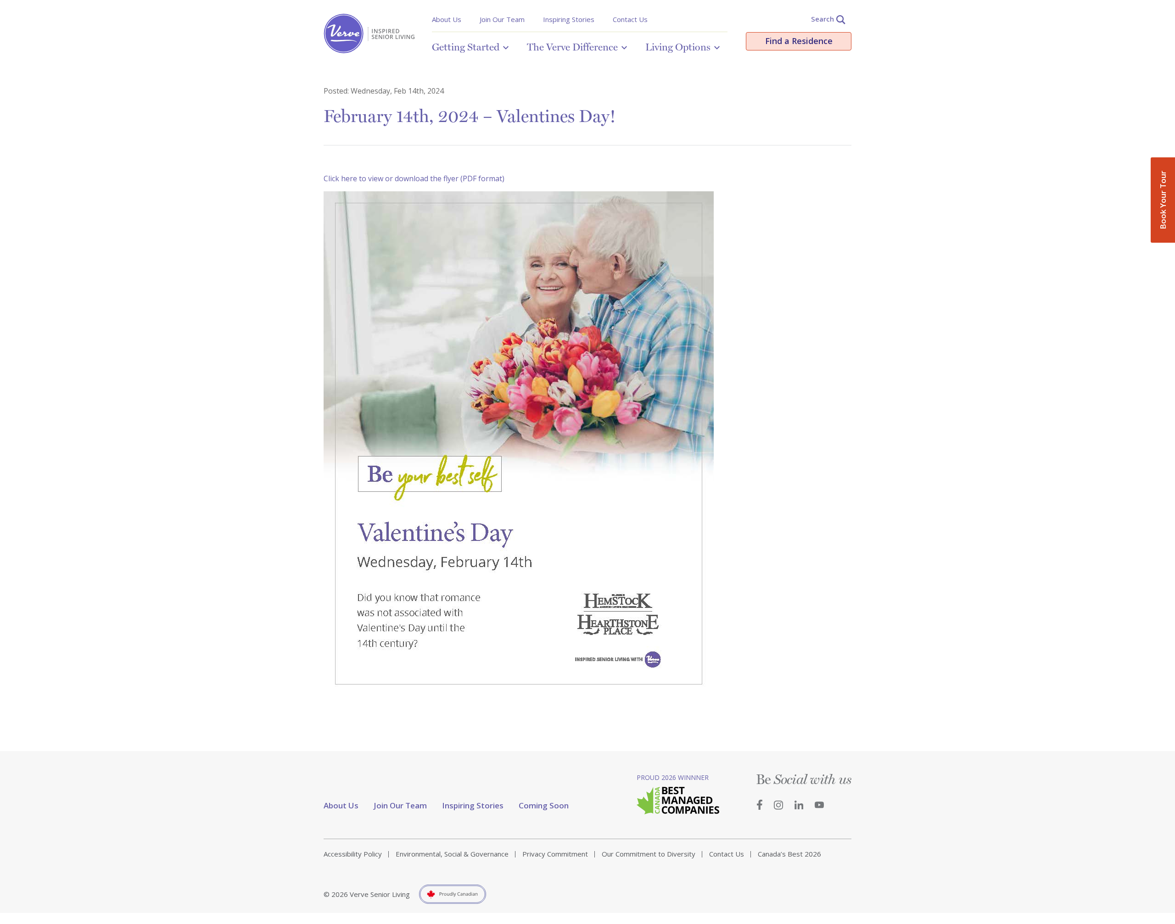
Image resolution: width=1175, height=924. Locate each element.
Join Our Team (502, 19)
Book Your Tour (1163, 200)
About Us (446, 19)
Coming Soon (544, 805)
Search (822, 18)
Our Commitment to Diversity (648, 853)
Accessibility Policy (353, 853)
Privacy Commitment (555, 853)
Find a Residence (799, 40)
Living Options (678, 47)
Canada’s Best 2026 (789, 853)
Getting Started (465, 47)
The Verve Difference (572, 47)
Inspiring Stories (568, 19)
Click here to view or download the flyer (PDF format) (414, 178)
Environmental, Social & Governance (452, 853)
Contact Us (630, 19)
